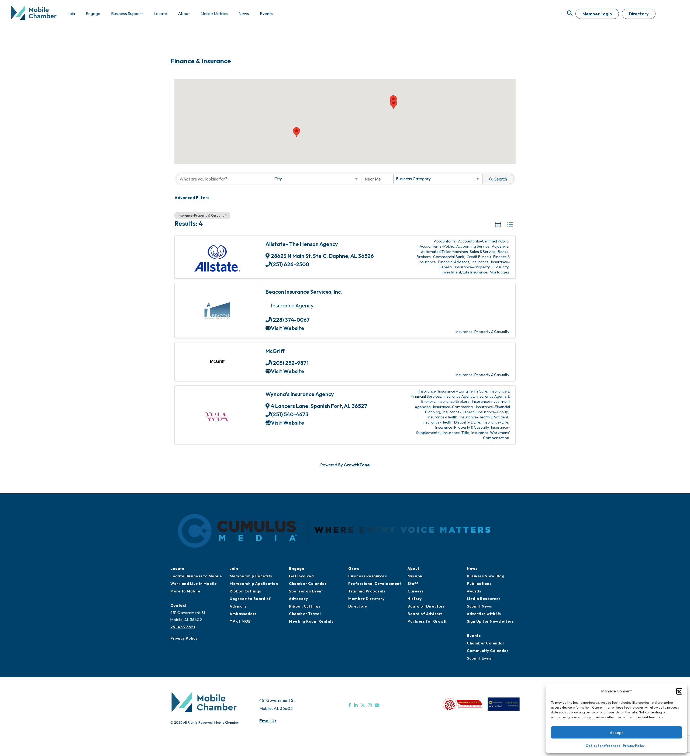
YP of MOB (240, 621)
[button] (679, 691)
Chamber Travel (305, 613)
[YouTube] (377, 705)
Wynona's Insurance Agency (299, 394)
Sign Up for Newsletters (490, 621)
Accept (616, 732)
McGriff (275, 351)
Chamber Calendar (307, 583)
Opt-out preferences (603, 746)
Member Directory (366, 598)
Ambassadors (243, 613)
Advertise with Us (484, 613)
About (413, 568)
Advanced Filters (191, 197)
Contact (178, 605)
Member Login (597, 13)
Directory (638, 13)
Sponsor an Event (306, 591)
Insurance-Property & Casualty (201, 215)
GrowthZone (357, 464)
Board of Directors (426, 606)
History (415, 598)
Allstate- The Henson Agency (301, 244)
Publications (479, 583)
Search (500, 179)
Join (234, 568)
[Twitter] (363, 705)
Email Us (268, 720)
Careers (416, 591)
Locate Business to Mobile (196, 576)
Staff (413, 583)
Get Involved (301, 576)
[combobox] (316, 179)
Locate (177, 568)
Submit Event (480, 658)
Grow (353, 568)
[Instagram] (370, 705)
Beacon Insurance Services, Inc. (303, 291)
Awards (474, 591)
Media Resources (484, 598)
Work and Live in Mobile (193, 583)
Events (474, 635)
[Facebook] (349, 705)
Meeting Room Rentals (311, 621)
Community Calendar (487, 650)
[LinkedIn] (356, 705)
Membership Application (254, 583)
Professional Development (374, 583)
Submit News (479, 606)
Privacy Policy (633, 746)
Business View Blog (485, 576)
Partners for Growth (428, 621)
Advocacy (298, 598)
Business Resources (367, 576)
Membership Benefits (251, 576)
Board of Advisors (425, 613)
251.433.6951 (182, 627)
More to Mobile (185, 591)
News (472, 568)
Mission (415, 576)
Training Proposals (366, 591)
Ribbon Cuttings (245, 591)
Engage (296, 568)
